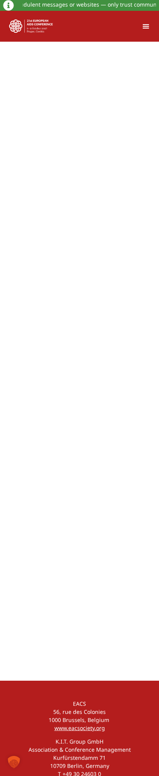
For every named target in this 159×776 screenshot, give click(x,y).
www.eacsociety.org (79, 728)
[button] (145, 26)
